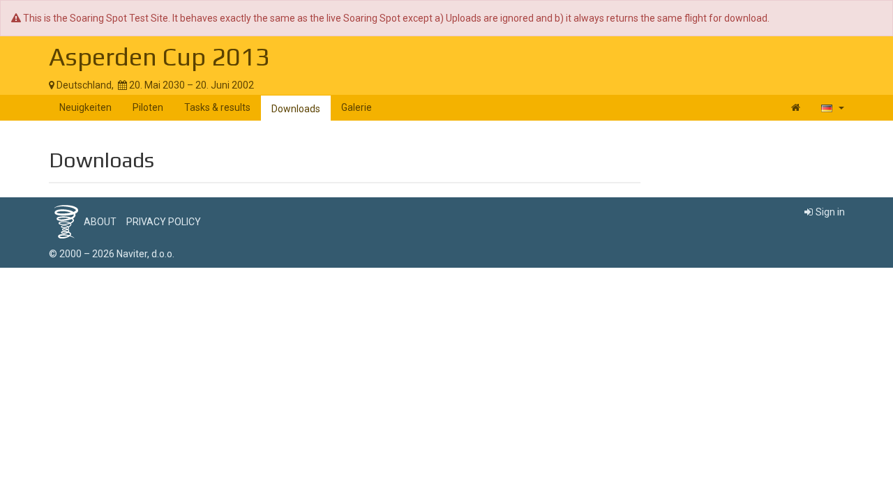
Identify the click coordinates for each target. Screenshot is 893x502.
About (100, 221)
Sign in (830, 212)
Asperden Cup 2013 (159, 56)
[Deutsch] (833, 107)
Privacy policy (163, 221)
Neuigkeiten (85, 107)
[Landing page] (796, 107)
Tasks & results (217, 107)
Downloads (295, 108)
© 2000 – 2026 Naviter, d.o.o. (111, 253)
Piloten (148, 107)
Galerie (356, 107)
